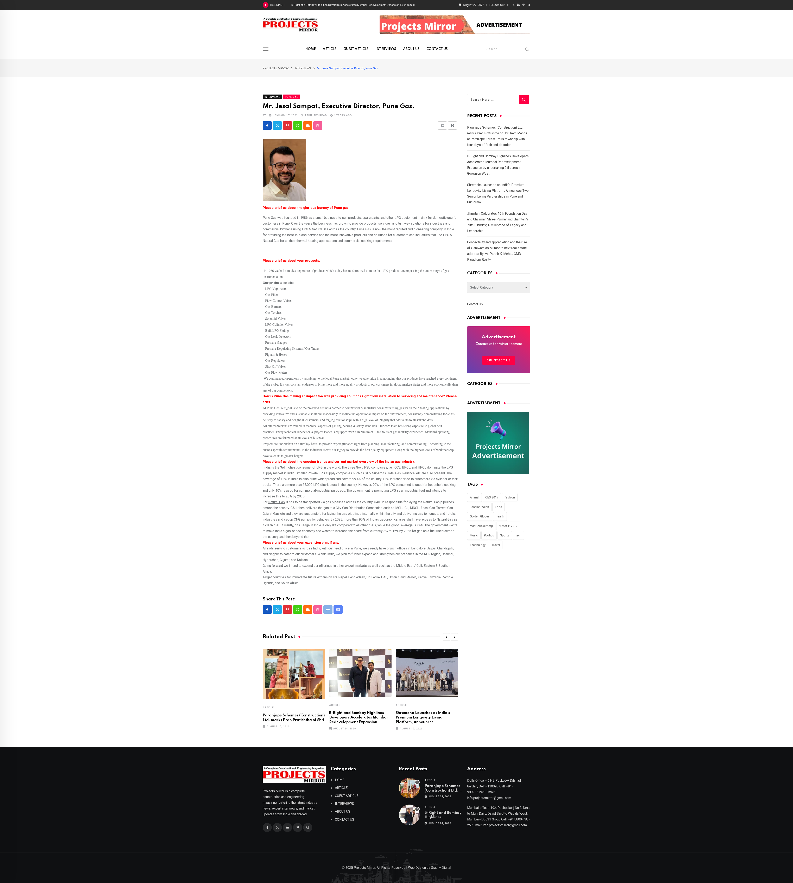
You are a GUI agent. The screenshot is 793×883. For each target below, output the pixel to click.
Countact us (499, 360)
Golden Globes (480, 516)
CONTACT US (437, 49)
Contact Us (475, 304)
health (500, 516)
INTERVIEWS (385, 49)
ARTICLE (329, 49)
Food (498, 507)
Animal (474, 497)
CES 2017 (491, 497)
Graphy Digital (441, 868)
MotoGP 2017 (508, 526)
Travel (496, 545)
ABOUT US (411, 49)
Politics (489, 535)
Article (268, 707)
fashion (510, 497)
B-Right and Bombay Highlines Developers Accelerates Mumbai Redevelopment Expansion (358, 717)
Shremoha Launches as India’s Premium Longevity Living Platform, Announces (423, 717)
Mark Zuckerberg (481, 526)
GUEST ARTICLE (355, 49)
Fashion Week (479, 507)
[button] (446, 637)
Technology (478, 545)
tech (518, 535)
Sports (504, 535)
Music (474, 535)
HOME (310, 49)
